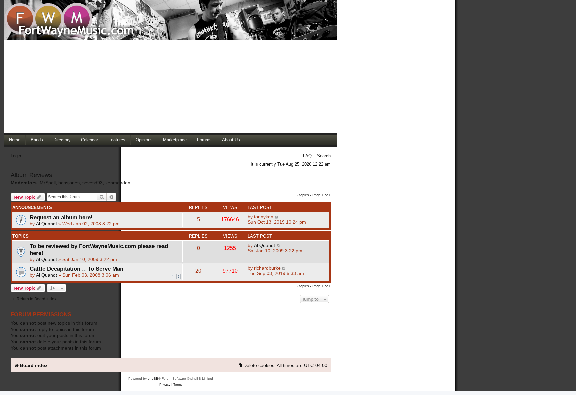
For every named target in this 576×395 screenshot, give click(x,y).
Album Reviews (31, 175)
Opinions (144, 139)
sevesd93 (92, 182)
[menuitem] (255, 365)
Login (16, 155)
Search (324, 155)
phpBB (153, 378)
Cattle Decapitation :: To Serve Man (76, 268)
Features (116, 139)
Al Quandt (46, 223)
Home (14, 139)
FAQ (307, 155)
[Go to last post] (277, 216)
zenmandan (117, 182)
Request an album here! (61, 217)
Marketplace (175, 139)
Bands (37, 139)
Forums (204, 139)
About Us (231, 139)
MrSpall (48, 182)
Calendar (89, 139)
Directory (62, 139)
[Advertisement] (170, 86)
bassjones (69, 182)
